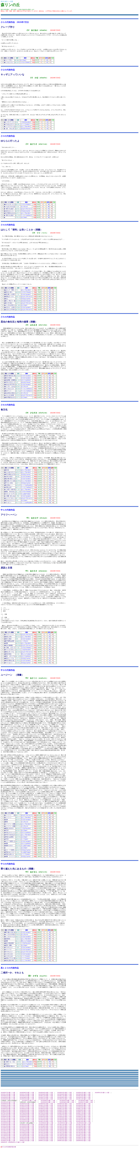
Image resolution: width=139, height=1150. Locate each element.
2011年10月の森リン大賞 (83, 1132)
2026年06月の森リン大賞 (27, 1092)
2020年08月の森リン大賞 (66, 1102)
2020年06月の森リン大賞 (8, 1103)
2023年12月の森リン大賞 (83, 1099)
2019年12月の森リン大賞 (27, 1105)
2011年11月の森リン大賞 (64, 1132)
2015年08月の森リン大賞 (83, 1118)
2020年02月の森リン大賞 (83, 1103)
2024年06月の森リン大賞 (64, 1097)
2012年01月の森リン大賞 (27, 1132)
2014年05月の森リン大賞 (64, 1123)
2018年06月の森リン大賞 (83, 1110)
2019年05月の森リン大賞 (64, 1107)
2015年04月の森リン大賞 (64, 1119)
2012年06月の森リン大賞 (27, 1131)
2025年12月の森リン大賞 (8, 1094)
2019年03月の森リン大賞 (8, 1108)
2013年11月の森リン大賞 (83, 1124)
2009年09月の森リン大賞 (83, 1140)
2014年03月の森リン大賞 (8, 1124)
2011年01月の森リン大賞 (64, 1135)
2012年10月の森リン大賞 (45, 1129)
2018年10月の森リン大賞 (8, 1110)
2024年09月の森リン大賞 (8, 1097)
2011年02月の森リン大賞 (45, 1135)
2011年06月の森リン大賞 (64, 1134)
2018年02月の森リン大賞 (64, 1112)
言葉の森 (8, 1147)
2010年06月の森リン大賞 (8, 1139)
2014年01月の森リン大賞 (45, 1124)
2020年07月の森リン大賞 (85, 1102)
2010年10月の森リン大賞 (27, 1137)
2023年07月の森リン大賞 (29, 1100)
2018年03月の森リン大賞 (45, 1112)
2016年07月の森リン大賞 (64, 1115)
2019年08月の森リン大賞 (8, 1107)
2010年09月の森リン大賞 (45, 1137)
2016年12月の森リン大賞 (64, 1113)
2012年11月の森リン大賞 (27, 1129)
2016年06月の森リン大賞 (83, 1115)
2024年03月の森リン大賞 (27, 1099)
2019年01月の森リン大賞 (45, 1108)
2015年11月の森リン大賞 (27, 1118)
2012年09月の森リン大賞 (64, 1129)
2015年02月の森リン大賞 (8, 1121)
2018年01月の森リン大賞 (83, 1112)
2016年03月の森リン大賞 (45, 1116)
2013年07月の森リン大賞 (64, 1126)
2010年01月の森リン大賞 (8, 1140)
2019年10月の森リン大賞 (64, 1105)
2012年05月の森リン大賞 (45, 1131)
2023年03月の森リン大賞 (8, 1102)
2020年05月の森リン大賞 (27, 1103)
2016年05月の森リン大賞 (8, 1116)
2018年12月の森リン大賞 (64, 1108)
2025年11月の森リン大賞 (27, 1094)
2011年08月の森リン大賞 (27, 1134)
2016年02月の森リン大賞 (64, 1116)
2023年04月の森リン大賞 (85, 1100)
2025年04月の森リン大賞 (64, 1094)
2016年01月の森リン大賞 (83, 1116)
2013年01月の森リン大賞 (83, 1128)
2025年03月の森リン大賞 (83, 1094)
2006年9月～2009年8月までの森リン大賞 (12, 1142)
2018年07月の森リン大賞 (64, 1110)
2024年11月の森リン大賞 (64, 1095)
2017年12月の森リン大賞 (8, 1113)
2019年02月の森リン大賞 (27, 1108)
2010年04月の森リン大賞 (45, 1139)
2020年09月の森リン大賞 (48, 1102)
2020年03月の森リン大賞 (64, 1103)
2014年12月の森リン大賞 (45, 1121)
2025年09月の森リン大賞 (45, 1094)
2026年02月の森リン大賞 (83, 1092)
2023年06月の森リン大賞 (48, 1100)
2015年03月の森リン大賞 (83, 1119)
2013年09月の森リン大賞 (27, 1126)
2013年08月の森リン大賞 (45, 1126)
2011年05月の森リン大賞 (83, 1134)
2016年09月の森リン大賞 (27, 1115)
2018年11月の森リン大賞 (83, 1108)
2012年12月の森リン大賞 (8, 1129)
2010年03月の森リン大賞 (64, 1139)
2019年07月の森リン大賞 (27, 1107)
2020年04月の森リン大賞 (45, 1103)
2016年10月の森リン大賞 (8, 1115)
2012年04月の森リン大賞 (64, 1131)
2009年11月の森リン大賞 (45, 1140)
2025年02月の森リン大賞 (8, 1095)
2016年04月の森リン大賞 (27, 1116)
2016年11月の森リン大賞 (83, 1113)
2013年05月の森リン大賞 (8, 1128)
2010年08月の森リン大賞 (64, 1137)
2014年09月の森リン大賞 (8, 1123)
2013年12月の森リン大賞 (64, 1124)
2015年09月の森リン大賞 (64, 1118)
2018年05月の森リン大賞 (8, 1112)
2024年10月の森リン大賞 (83, 1095)
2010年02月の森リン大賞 (83, 1139)
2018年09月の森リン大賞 (27, 1110)
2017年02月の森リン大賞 (27, 1113)
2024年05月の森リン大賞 (83, 1097)
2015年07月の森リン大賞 (8, 1119)
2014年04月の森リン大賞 (83, 1123)
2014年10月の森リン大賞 (83, 1121)
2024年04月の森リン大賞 (8, 1099)
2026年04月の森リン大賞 (45, 1092)
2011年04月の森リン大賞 (8, 1135)
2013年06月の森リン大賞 (83, 1126)
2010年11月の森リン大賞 (8, 1137)
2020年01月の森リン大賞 (8, 1105)
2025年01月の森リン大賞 (27, 1095)
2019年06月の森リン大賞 (45, 1107)
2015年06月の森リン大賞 (27, 1119)
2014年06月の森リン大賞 (46, 1123)
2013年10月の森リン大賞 (8, 1126)
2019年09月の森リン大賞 (83, 1105)
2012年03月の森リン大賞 (83, 1131)
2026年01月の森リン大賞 (102, 1092)
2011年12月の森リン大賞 (45, 1132)
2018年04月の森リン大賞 (27, 1112)
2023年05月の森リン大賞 (66, 1100)
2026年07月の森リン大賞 (8, 1092)
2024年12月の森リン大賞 (45, 1095)
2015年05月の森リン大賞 (45, 1119)
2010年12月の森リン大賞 (83, 1135)
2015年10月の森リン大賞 (45, 1118)
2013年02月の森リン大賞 (64, 1128)
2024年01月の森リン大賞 (64, 1099)
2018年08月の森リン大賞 (45, 1110)
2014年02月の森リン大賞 (27, 1124)
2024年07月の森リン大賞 (45, 1097)
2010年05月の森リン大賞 (27, 1139)
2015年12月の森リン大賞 (8, 1118)
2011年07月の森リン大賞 (45, 1134)
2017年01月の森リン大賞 (45, 1113)
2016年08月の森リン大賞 (45, 1115)
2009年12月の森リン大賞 (27, 1140)
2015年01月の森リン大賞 (27, 1121)
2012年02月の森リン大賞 (8, 1132)
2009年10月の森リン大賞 (64, 1140)
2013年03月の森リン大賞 (45, 1128)
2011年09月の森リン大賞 (8, 1134)
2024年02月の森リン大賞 (45, 1099)
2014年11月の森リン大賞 (64, 1121)
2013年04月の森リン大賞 (27, 1128)
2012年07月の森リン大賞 (8, 1131)
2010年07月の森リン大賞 (83, 1137)
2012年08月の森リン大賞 (83, 1129)
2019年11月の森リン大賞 (45, 1105)
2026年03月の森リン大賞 (64, 1092)
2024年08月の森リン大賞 (27, 1097)
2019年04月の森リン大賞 (83, 1107)
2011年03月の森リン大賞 (27, 1135)
